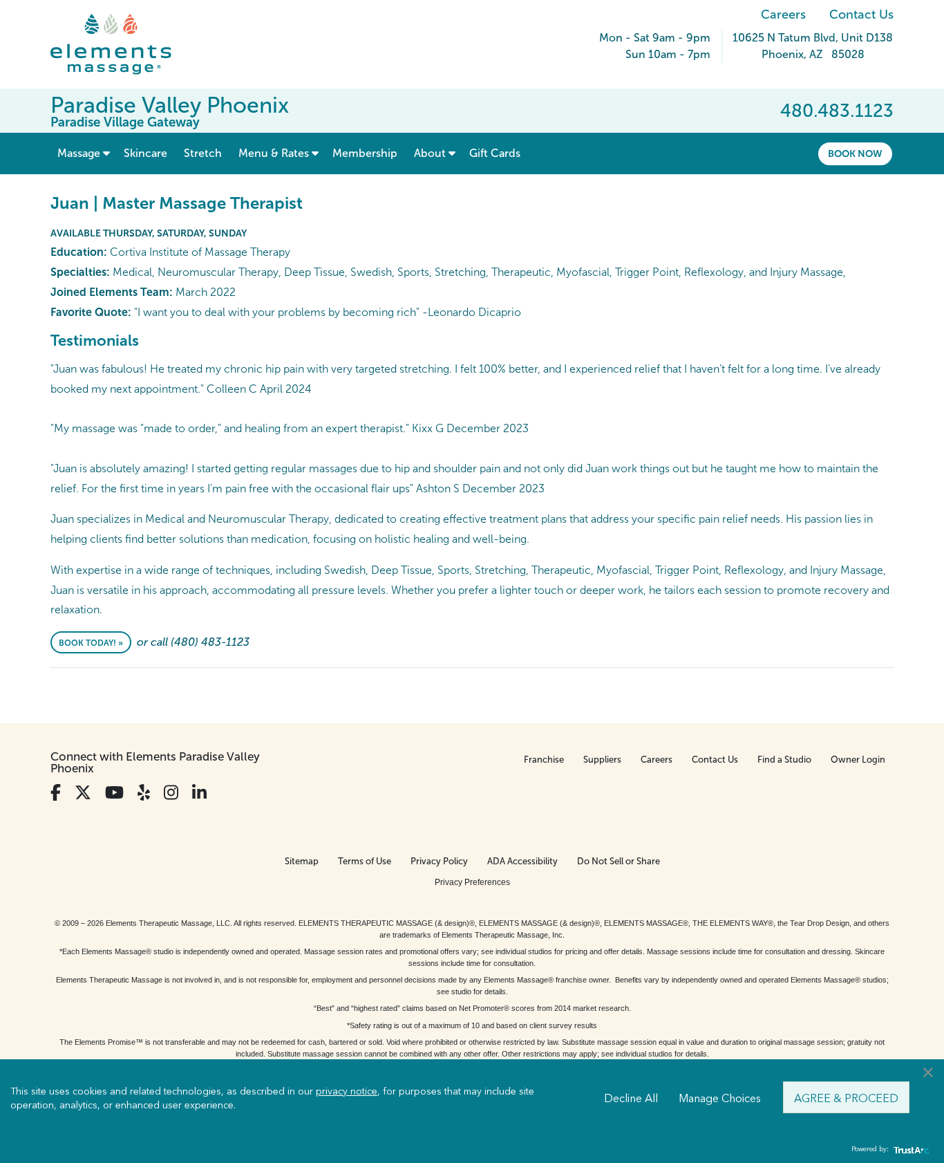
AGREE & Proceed (846, 1097)
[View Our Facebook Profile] (55, 792)
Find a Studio (784, 759)
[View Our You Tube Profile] (114, 792)
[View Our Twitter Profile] (83, 792)
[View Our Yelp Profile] (143, 792)
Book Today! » (91, 643)
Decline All (631, 1097)
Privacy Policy (439, 861)
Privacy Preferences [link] (472, 882)
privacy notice (346, 1090)
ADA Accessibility (522, 861)
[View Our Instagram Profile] (171, 792)
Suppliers (602, 759)
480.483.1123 (837, 110)
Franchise (544, 759)
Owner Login (858, 759)
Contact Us (861, 14)
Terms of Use (364, 861)
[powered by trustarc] (909, 1149)
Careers (783, 14)
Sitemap (302, 861)
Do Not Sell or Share (618, 861)
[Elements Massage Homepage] (121, 44)
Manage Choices (720, 1097)
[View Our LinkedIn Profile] (199, 792)
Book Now (855, 153)
